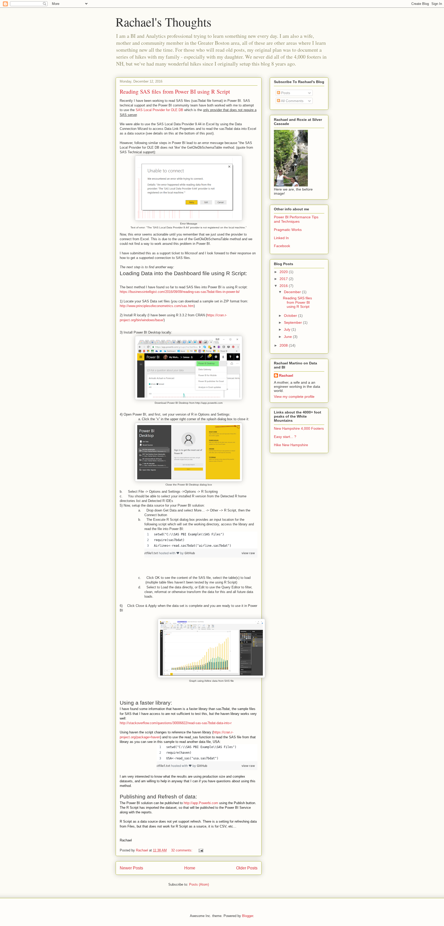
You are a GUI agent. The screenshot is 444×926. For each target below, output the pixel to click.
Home (189, 868)
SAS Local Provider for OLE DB (159, 110)
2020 (284, 272)
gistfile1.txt (150, 553)
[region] (200, 540)
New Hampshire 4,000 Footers (299, 428)
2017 (284, 279)
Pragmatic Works (288, 230)
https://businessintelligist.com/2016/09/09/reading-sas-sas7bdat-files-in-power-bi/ (180, 292)
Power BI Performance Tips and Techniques (296, 219)
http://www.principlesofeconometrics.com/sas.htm (157, 306)
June (288, 337)
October (291, 315)
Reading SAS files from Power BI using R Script (175, 91)
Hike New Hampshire (291, 445)
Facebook (282, 246)
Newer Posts (131, 868)
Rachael (286, 375)
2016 (284, 286)
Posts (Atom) (199, 884)
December (293, 292)
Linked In (281, 238)
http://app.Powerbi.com (201, 803)
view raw (251, 553)
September (293, 322)
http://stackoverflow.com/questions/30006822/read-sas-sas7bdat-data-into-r (176, 723)
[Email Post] (200, 850)
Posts (285, 93)
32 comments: (182, 850)
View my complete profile (294, 396)
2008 (284, 345)
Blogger (247, 916)
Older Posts (246, 868)
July (287, 329)
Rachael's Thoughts (163, 21)
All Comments (291, 101)
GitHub (189, 553)
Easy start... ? (285, 437)
